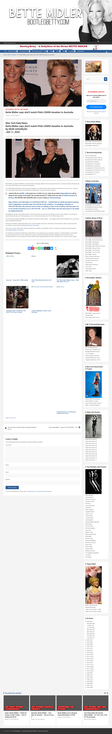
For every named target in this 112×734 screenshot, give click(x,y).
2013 (88, 664)
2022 (88, 646)
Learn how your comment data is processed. (39, 491)
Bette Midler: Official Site (91, 145)
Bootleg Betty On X (90, 174)
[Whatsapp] (38, 247)
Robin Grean (88, 544)
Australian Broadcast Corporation (30, 225)
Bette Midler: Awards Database (93, 141)
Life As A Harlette (90, 528)
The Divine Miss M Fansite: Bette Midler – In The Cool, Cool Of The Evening (95, 715)
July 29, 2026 (87, 719)
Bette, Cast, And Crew (91, 605)
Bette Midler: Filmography (92, 244)
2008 (88, 675)
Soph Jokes (88, 271)
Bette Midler (10, 109)
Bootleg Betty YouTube (91, 209)
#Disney (11, 198)
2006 (88, 679)
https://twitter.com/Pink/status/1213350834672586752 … (28, 202)
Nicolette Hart (89, 538)
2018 (88, 654)
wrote (68, 188)
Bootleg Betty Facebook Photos (94, 157)
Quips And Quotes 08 (91, 454)
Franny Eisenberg (90, 505)
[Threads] (48, 247)
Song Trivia (88, 266)
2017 (88, 656)
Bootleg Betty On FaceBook (92, 164)
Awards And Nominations (37, 51)
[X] (45, 247)
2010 (88, 671)
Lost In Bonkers (89, 353)
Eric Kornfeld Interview (91, 347)
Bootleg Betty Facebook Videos (93, 207)
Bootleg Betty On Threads (92, 172)
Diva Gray (87, 503)
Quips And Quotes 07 (91, 451)
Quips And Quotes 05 (91, 447)
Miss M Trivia (88, 262)
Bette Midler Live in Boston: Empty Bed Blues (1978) (67, 714)
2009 (88, 673)
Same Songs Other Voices (92, 317)
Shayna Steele (89, 549)
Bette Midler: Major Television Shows (95, 246)
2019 (88, 652)
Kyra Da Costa (89, 526)
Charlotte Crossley (90, 499)
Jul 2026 (89, 625)
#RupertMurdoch (66, 193)
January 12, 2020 (10, 115)
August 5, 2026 (61, 717)
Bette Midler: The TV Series (92, 205)
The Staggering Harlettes (92, 553)
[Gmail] (35, 247)
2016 (88, 658)
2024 (88, 642)
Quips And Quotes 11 (91, 460)
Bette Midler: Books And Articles (94, 240)
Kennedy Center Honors (91, 260)
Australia (11, 417)
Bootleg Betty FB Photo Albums (93, 160)
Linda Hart (88, 530)
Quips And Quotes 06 (91, 449)
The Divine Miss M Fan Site (12, 709)
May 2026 (89, 629)
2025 (88, 640)
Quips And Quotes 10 (91, 458)
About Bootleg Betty (90, 155)
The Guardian (16, 233)
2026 (88, 621)
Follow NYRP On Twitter (91, 401)
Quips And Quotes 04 (91, 445)
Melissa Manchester (90, 534)
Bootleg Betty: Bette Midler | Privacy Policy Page (35, 731)
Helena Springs (89, 509)
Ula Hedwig (88, 557)
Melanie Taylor (89, 532)
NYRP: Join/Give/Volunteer (92, 405)
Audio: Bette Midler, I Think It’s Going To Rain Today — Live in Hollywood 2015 (16, 715)
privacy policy (101, 111)
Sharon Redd (88, 546)
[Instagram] (42, 247)
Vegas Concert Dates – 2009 (93, 609)
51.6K (31, 209)
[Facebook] (29, 247)
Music (45, 51)
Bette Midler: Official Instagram (93, 143)
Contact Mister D (80, 51)
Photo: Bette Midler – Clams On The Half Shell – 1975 (63, 427)
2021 (88, 648)
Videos (51, 51)
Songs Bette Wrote (90, 268)
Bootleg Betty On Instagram (92, 166)
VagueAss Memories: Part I (92, 358)
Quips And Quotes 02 (91, 441)
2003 (88, 685)
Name (7, 465)
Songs (104, 706)
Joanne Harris (89, 516)
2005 (88, 681)
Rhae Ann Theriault (90, 542)
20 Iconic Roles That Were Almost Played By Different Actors (22, 428)
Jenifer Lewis (89, 514)
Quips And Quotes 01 (91, 439)
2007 (88, 677)
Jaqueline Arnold (89, 511)
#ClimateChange (55, 198)
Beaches (12, 706)
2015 (88, 660)
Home (5, 51)
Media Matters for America (16, 230)
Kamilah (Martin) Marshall (92, 522)
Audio (6, 706)
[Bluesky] (51, 247)
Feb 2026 (89, 636)
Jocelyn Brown (89, 518)
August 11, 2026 (9, 719)
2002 (88, 687)
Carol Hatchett (89, 497)
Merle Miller (88, 536)
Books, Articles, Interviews (92, 256)
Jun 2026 (89, 627)
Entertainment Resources (92, 258)
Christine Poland (89, 501)
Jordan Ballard (89, 520)
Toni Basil (88, 555)
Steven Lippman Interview (92, 355)
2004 (88, 683)
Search (105, 79)
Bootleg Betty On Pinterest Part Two (95, 170)
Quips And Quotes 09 (91, 456)
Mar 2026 (89, 634)
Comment (9, 445)
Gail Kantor (88, 507)
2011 (88, 669)
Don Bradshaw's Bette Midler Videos (95, 211)
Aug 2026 (89, 623)
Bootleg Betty (17, 731)
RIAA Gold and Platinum (91, 264)
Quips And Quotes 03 (91, 443)
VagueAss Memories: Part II (92, 360)
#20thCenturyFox (69, 195)
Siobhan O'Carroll (90, 551)
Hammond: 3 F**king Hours (92, 349)
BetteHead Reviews (90, 607)
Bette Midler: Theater (91, 254)
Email (7, 472)
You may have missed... (13, 693)
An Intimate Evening (63, 706)
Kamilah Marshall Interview (92, 351)
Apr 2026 (89, 632)
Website (8, 479)
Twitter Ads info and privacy (60, 209)
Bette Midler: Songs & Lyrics (92, 248)
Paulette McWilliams (90, 540)
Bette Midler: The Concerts (92, 250)
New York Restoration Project (93, 403)
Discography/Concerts (24, 51)
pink (15, 417)
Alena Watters (89, 495)
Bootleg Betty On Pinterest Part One (95, 168)
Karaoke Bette (89, 315)
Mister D (17, 115)
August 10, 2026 (35, 719)
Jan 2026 (89, 638)
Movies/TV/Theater (12, 51)
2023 (88, 644)
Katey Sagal (88, 524)
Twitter (17, 109)
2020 (88, 650)
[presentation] (105, 693)
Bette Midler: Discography (92, 242)
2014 (88, 662)
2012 (88, 667)
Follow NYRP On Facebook (92, 399)
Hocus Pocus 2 (49, 706)
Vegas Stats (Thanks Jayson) (93, 611)
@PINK (21, 193)
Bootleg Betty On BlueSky (92, 162)
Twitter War (24, 109)
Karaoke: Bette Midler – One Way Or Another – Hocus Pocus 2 (42, 715)
